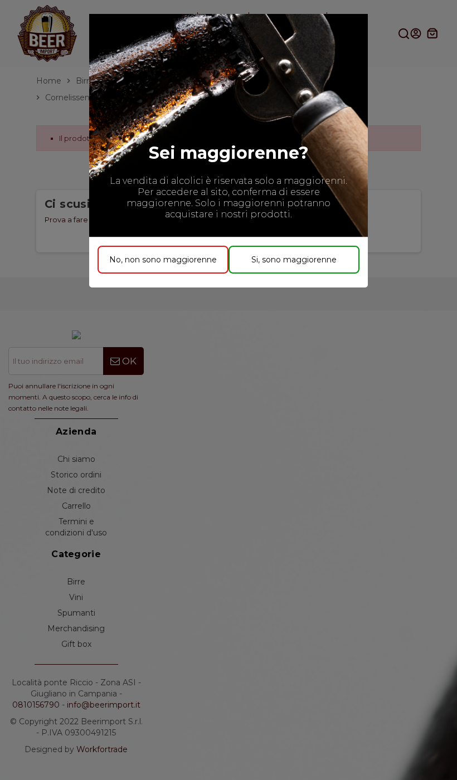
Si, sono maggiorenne (294, 260)
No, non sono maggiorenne (163, 260)
